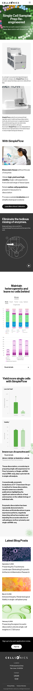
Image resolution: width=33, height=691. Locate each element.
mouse (16, 297)
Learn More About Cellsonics (15, 206)
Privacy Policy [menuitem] (10, 685)
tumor (16, 302)
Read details (8, 367)
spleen (26, 302)
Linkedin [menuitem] (16, 675)
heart (11, 302)
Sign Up (16, 646)
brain (6, 302)
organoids (16, 304)
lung (20, 302)
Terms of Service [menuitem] (21, 685)
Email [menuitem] (16, 678)
